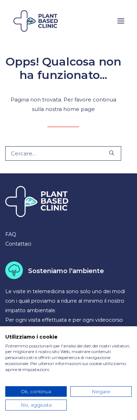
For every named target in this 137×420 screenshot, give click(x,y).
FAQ (10, 234)
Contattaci (18, 244)
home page (79, 109)
